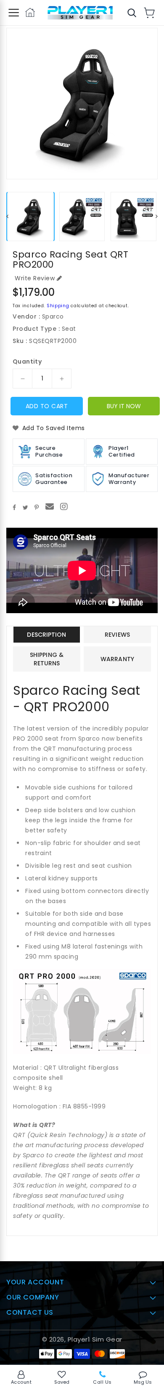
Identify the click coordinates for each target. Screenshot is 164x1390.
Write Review (35, 278)
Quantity (27, 361)
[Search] (131, 12)
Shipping (58, 306)
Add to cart (47, 406)
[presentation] (7, 216)
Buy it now (124, 406)
